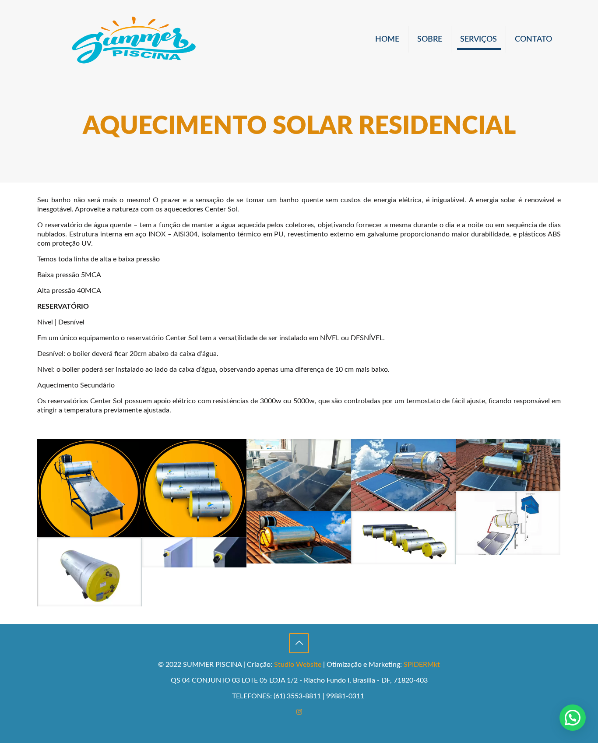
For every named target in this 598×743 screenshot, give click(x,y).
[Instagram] (299, 712)
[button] (572, 717)
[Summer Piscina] (133, 39)
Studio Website (297, 664)
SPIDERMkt (422, 664)
